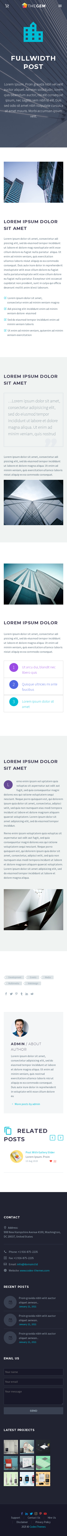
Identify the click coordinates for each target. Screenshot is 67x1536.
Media (48, 977)
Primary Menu (60, 6)
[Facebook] (6, 993)
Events (33, 977)
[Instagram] (35, 1513)
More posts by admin (27, 1104)
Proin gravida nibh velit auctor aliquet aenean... (37, 1300)
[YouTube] (45, 1513)
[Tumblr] (21, 993)
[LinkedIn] (26, 993)
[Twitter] (11, 993)
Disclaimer (22, 1522)
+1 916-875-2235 (28, 1252)
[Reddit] (32, 993)
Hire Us (52, 1517)
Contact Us (34, 1517)
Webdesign (33, 983)
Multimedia (13, 983)
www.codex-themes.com (34, 1270)
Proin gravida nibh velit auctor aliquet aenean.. (37, 1318)
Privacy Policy (43, 1522)
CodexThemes (38, 1526)
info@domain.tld (27, 1264)
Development (14, 977)
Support (15, 1517)
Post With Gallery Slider (40, 1152)
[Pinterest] (16, 993)
